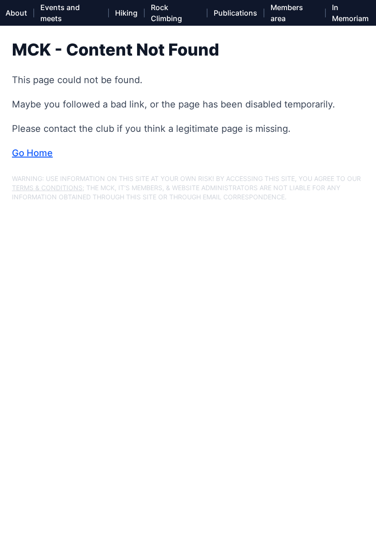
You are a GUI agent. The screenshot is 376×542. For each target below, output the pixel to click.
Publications (235, 12)
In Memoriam (350, 13)
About (16, 12)
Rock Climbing (166, 13)
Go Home (32, 152)
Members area (287, 13)
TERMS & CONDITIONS (47, 188)
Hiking (126, 12)
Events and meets (60, 13)
